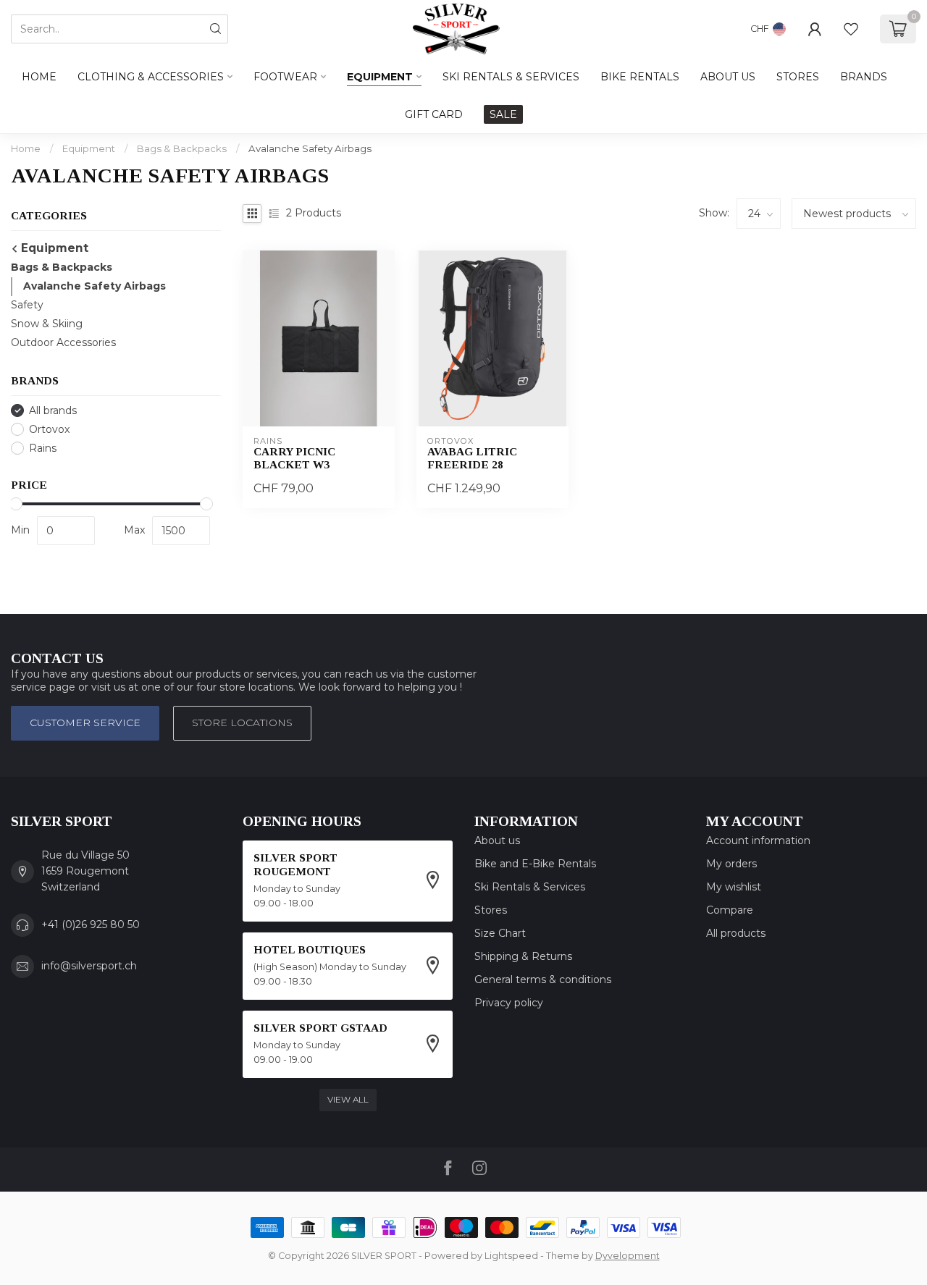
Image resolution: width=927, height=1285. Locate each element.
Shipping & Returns (523, 956)
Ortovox (49, 429)
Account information (758, 840)
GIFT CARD (434, 114)
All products (735, 933)
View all (348, 1099)
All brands (53, 410)
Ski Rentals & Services (529, 886)
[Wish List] (851, 28)
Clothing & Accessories (150, 76)
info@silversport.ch (89, 965)
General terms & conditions (542, 979)
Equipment (380, 76)
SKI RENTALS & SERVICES (510, 76)
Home (39, 76)
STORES (797, 76)
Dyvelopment (627, 1255)
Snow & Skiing (47, 323)
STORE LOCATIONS (242, 722)
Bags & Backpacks (182, 148)
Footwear (285, 76)
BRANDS (863, 76)
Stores (490, 910)
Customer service (85, 722)
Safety (27, 304)
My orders (731, 863)
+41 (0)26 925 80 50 (90, 924)
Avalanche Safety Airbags (310, 148)
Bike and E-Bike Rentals (535, 863)
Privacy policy (508, 1002)
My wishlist (733, 886)
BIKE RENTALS (639, 76)
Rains (42, 448)
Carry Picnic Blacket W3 (294, 458)
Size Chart (500, 933)
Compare (729, 910)
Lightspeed (511, 1255)
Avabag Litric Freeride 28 (472, 458)
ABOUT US (727, 76)
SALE (503, 114)
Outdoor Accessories (63, 342)
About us (497, 840)
